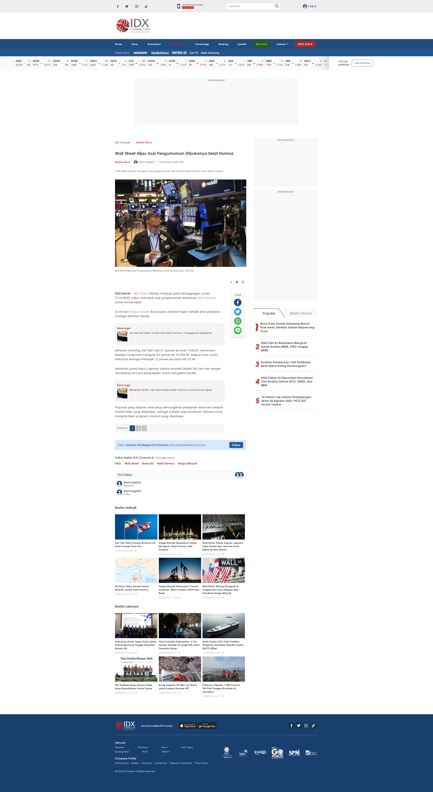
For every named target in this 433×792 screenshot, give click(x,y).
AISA (215, 61)
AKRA (253, 61)
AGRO (136, 61)
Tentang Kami (122, 763)
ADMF (20, 61)
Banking (223, 44)
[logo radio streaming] (210, 53)
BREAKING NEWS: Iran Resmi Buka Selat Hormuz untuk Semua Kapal (170, 390)
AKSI (272, 61)
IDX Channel (122, 142)
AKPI (234, 61)
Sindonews (143, 747)
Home (118, 44)
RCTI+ (145, 751)
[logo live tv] (194, 53)
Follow (236, 445)
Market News (178, 44)
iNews (164, 747)
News (135, 44)
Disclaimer (147, 763)
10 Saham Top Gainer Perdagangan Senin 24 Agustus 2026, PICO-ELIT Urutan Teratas (286, 400)
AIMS (196, 61)
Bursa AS (148, 463)
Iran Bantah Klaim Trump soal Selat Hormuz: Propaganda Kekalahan (170, 333)
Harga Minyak (187, 463)
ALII (310, 61)
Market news (144, 142)
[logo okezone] (140, 53)
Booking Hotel (122, 751)
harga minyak (139, 312)
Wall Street (140, 293)
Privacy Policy (201, 763)
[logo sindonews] (160, 52)
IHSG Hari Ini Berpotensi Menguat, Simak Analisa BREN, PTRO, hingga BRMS (284, 346)
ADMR (58, 61)
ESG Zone (261, 44)
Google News (165, 457)
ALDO (292, 61)
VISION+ (165, 751)
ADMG (41, 61)
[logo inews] (179, 52)
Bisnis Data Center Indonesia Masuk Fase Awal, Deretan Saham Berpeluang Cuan (287, 327)
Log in (312, 6)
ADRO (77, 61)
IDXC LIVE (304, 44)
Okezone (119, 747)
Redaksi (135, 763)
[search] (277, 6)
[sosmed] (238, 302)
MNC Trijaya (187, 747)
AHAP (176, 61)
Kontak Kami (161, 763)
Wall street (132, 463)
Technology (202, 44)
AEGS (98, 61)
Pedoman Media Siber (181, 763)
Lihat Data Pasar (362, 63)
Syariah (242, 44)
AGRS (156, 61)
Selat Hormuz (206, 298)
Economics (154, 44)
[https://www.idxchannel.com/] (132, 26)
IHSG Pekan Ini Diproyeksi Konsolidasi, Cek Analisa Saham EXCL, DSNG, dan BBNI (287, 381)
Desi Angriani (146, 161)
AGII (115, 61)
